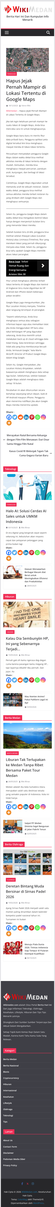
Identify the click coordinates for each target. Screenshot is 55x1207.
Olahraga (11, 880)
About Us (7, 1140)
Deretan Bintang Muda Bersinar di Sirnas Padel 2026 (25, 891)
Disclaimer (8, 1152)
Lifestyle (7, 1103)
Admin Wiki (26, 105)
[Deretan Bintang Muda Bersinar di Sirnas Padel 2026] (27, 862)
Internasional (10, 1090)
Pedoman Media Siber (14, 1159)
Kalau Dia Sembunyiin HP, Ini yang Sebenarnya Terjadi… (27, 643)
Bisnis (6, 1071)
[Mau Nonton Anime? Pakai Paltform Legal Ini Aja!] (12, 701)
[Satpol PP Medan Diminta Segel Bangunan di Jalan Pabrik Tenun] (12, 828)
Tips (5, 1121)
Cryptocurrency (11, 1078)
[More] (9, 423)
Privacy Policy (10, 1165)
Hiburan (10, 632)
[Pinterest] (31, 417)
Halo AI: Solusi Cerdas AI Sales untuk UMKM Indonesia (26, 516)
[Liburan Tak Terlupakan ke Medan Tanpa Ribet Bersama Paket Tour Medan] (27, 736)
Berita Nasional (11, 1065)
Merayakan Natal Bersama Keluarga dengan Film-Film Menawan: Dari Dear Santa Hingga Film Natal (28, 440)
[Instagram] (43, 417)
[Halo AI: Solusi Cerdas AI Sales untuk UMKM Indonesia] (27, 487)
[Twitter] (14, 417)
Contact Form (10, 1146)
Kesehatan (8, 1096)
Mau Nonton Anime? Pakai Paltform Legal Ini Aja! (36, 699)
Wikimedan (11, 110)
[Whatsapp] (37, 417)
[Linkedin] (26, 417)
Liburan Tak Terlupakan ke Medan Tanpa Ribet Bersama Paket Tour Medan (25, 767)
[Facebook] (9, 417)
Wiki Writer (25, 527)
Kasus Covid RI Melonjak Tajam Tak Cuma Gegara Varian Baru (28, 453)
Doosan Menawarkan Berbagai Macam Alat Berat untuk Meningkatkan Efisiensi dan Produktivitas (36, 575)
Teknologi (11, 74)
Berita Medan (12, 753)
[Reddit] (20, 417)
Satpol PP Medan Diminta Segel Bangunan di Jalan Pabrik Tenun (37, 826)
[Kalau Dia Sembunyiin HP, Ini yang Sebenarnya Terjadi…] (27, 614)
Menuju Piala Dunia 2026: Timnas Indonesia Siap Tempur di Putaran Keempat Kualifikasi (36, 949)
